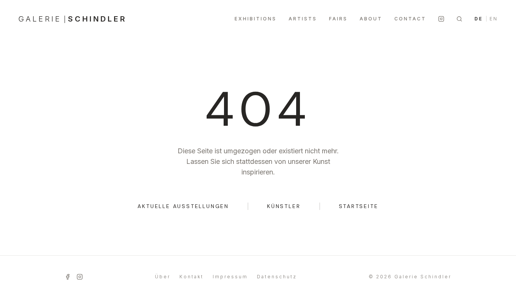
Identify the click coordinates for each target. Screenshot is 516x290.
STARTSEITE (359, 206)
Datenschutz (277, 276)
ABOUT (371, 19)
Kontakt (191, 276)
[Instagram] (441, 19)
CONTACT (410, 19)
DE (478, 19)
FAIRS (338, 19)
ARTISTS (303, 19)
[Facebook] (68, 277)
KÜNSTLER (283, 206)
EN (494, 19)
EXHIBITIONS (256, 19)
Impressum (230, 276)
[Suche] (459, 19)
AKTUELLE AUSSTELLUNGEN (183, 206)
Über (162, 276)
